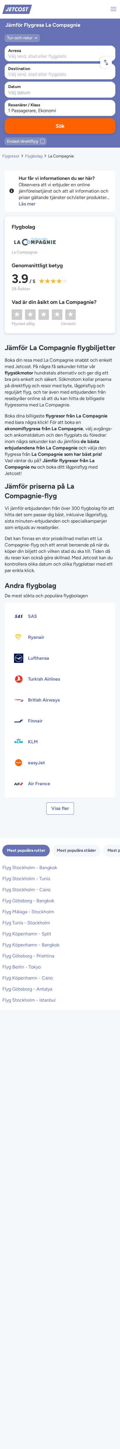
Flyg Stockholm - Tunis (26, 878)
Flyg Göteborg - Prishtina (28, 956)
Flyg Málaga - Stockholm (28, 911)
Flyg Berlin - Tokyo (21, 967)
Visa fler (60, 808)
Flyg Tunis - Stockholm (26, 923)
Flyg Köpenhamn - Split (26, 934)
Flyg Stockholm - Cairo (26, 889)
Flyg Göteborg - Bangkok (28, 900)
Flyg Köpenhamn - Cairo (27, 978)
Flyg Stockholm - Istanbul (29, 1000)
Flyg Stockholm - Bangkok (29, 867)
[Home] (17, 9)
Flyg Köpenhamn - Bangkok (30, 945)
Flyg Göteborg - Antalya (27, 989)
